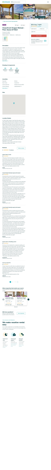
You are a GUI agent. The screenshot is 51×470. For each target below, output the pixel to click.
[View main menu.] (48, 2)
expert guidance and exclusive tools (14, 345)
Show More (4, 88)
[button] (39, 32)
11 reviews (39, 26)
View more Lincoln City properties (10, 21)
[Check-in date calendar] (32, 28)
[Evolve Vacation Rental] (6, 2)
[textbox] (18, 2)
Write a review (21, 148)
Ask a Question (21, 313)
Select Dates (39, 35)
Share (23, 25)
